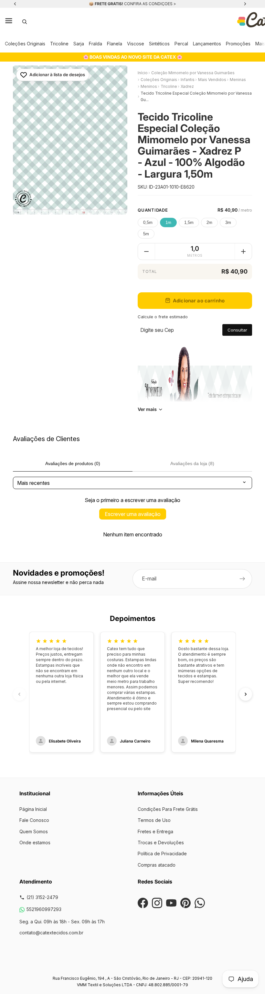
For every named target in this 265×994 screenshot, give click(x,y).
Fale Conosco (34, 820)
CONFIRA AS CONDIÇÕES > (150, 3)
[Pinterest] (185, 903)
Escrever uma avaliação (133, 514)
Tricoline (59, 43)
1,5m (189, 222)
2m (209, 222)
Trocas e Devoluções (161, 842)
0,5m (148, 222)
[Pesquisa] (24, 22)
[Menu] (8, 21)
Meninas (238, 79)
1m (168, 222)
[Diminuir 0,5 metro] (146, 251)
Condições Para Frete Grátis (168, 809)
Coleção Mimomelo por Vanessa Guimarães (193, 72)
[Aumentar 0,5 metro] (243, 251)
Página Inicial (33, 809)
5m (146, 233)
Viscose (135, 43)
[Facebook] (143, 903)
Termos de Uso (154, 820)
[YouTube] (171, 903)
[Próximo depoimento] (245, 694)
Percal (181, 43)
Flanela (114, 43)
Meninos (149, 86)
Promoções (238, 43)
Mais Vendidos (212, 79)
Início (143, 72)
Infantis (188, 79)
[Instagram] (157, 903)
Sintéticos (159, 43)
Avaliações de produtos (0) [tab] (72, 463)
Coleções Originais (25, 43)
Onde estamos (34, 842)
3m (228, 222)
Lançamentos (207, 43)
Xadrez (187, 86)
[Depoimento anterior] (19, 694)
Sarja (78, 43)
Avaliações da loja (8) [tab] (192, 463)
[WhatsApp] (200, 903)
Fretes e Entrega (155, 831)
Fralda (95, 43)
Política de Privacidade (162, 853)
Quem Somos (33, 831)
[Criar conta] (242, 579)
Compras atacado (156, 865)
